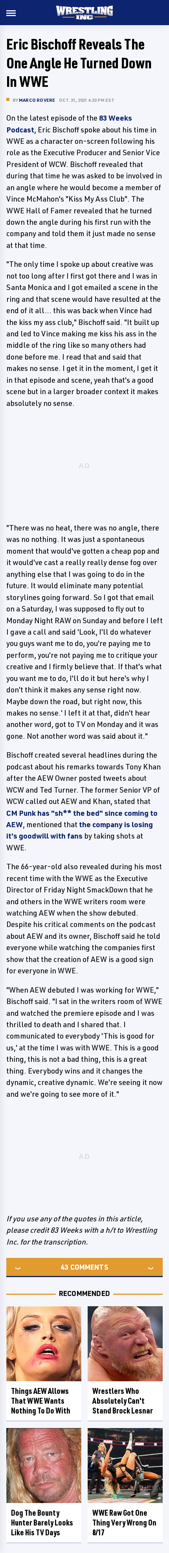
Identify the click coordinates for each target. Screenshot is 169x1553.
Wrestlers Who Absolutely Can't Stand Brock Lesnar (122, 1400)
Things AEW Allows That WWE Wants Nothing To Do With (40, 1400)
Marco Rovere (37, 100)
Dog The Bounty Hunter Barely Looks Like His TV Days (42, 1522)
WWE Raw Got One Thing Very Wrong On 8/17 (124, 1522)
